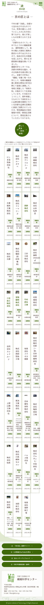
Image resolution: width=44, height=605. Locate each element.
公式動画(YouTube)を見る (22, 552)
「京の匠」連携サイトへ (22, 546)
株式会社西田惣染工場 (17, 353)
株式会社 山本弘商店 (35, 208)
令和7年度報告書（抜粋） (22, 564)
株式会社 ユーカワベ (17, 161)
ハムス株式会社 (26, 459)
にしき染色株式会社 (8, 162)
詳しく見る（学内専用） (21, 130)
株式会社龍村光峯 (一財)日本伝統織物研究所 (35, 351)
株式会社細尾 (8, 505)
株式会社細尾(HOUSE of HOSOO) (35, 256)
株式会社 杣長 (8, 460)
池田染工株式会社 (17, 507)
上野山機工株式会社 (8, 408)
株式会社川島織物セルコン (17, 458)
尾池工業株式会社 (17, 404)
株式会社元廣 (8, 256)
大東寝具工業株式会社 (8, 208)
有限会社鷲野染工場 (26, 507)
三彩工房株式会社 (26, 257)
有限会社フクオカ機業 (26, 353)
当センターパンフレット (22, 558)
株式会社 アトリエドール (26, 161)
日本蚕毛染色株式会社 (26, 406)
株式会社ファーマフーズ (17, 207)
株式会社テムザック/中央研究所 (35, 460)
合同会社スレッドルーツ (8, 353)
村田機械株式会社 (35, 301)
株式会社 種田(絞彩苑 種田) (17, 256)
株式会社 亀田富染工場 (35, 409)
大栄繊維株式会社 (35, 161)
